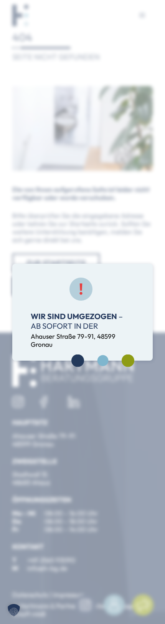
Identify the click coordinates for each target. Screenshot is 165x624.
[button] (14, 610)
